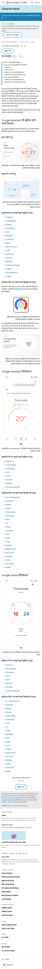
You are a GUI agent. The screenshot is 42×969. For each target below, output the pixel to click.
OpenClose (10, 254)
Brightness (9, 217)
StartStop (9, 262)
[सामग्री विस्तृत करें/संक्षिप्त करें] (22, 62)
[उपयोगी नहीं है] (25, 46)
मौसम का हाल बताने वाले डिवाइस (11, 877)
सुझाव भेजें (7, 51)
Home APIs (5, 857)
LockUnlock (10, 239)
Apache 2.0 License (7, 798)
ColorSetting (10, 228)
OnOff (8, 250)
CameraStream (11, 221)
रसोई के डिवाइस (6, 892)
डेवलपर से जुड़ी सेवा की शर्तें (9, 925)
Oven (7, 542)
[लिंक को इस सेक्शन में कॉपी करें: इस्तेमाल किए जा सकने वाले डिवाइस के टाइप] (38, 282)
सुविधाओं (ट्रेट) (21, 289)
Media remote (11, 549)
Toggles (9, 269)
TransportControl (12, 273)
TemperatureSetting (13, 265)
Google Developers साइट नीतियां (10, 800)
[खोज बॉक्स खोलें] (32, 2)
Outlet (8, 538)
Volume (8, 276)
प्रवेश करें (37, 2)
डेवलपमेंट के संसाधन (7, 915)
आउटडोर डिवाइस (6, 899)
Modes (8, 243)
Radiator (9, 545)
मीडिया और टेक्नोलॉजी (8, 884)
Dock (7, 232)
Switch (8, 560)
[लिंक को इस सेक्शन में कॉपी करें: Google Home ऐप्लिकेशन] (30, 575)
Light (7, 534)
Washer (8, 567)
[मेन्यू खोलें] (3, 2)
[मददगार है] (22, 46)
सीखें (32, 42)
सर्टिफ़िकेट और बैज (7, 908)
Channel (8, 225)
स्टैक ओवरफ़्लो (6, 947)
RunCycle (9, 258)
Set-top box (10, 553)
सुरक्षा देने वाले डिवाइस (8, 881)
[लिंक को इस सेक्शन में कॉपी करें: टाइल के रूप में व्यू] (17, 174)
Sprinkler (9, 556)
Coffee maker (10, 512)
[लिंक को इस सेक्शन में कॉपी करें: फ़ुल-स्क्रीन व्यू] (15, 137)
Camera (8, 508)
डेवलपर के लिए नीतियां (8, 929)
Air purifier (9, 501)
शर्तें (2, 959)
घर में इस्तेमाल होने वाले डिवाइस (10, 888)
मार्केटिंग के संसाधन (7, 911)
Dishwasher (10, 516)
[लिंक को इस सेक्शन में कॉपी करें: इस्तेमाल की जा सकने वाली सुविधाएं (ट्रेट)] (35, 213)
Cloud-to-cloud (10, 8)
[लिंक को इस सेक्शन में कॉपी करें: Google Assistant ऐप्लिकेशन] (34, 372)
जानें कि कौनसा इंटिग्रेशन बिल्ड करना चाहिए (14, 842)
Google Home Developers (9, 42)
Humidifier (9, 531)
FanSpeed (9, 236)
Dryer (8, 519)
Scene (17, 287)
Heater (8, 527)
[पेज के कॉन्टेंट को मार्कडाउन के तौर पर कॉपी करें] (20, 56)
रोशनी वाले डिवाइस (7, 873)
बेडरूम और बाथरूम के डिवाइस (10, 895)
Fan (7, 523)
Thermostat (10, 564)
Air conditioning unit (13, 497)
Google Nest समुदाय (8, 951)
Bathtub (8, 505)
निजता (7, 959)
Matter (4, 815)
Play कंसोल (5, 937)
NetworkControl (11, 247)
